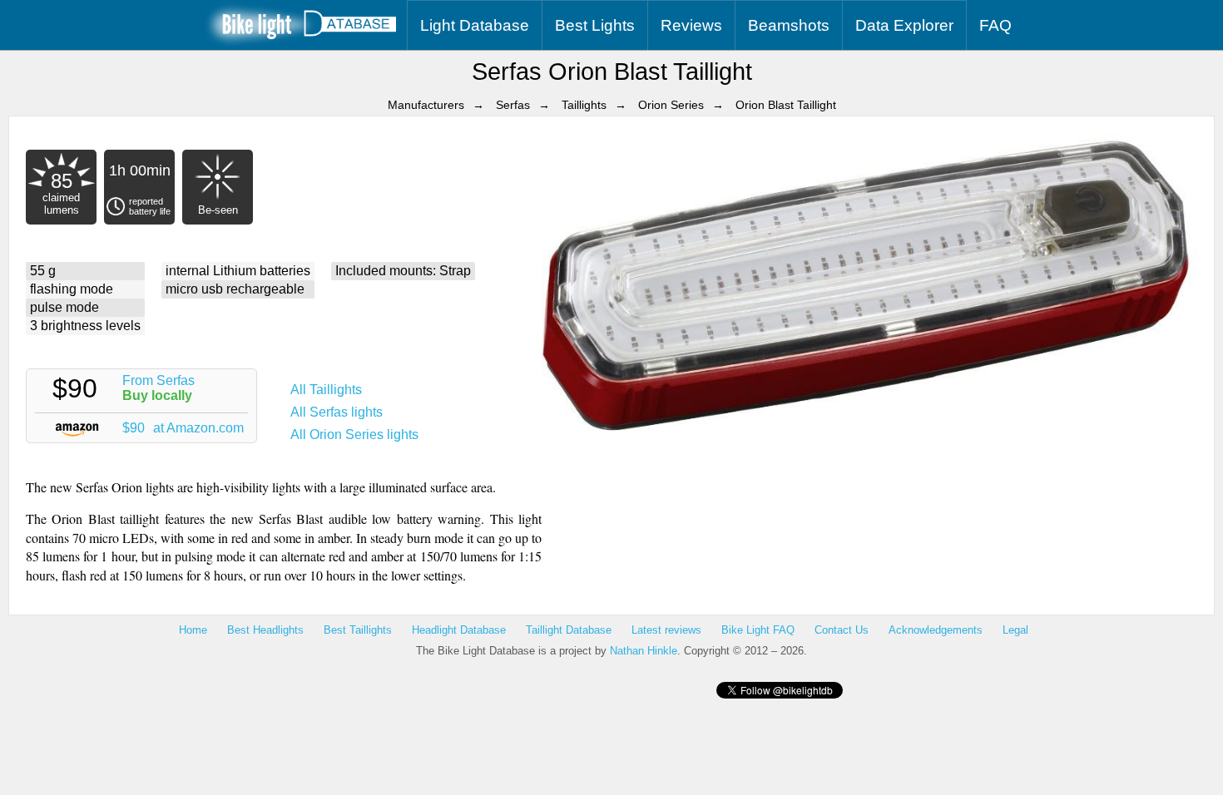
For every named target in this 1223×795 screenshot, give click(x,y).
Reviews (691, 25)
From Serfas (158, 380)
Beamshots (788, 25)
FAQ (995, 25)
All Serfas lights (336, 412)
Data (904, 25)
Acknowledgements (936, 630)
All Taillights (326, 390)
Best (595, 25)
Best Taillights (358, 630)
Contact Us (842, 630)
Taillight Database (569, 630)
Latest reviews (666, 630)
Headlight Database (459, 630)
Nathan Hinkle (643, 650)
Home (193, 630)
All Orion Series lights (354, 434)
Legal (1015, 630)
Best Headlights (265, 630)
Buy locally (157, 395)
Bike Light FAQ (758, 630)
